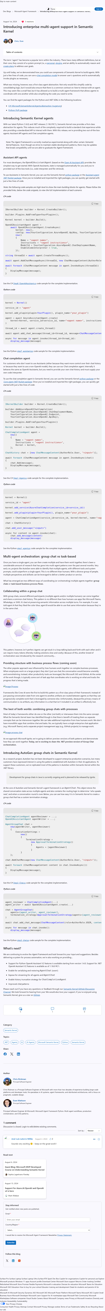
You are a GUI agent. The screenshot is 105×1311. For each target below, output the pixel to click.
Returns (79, 1281)
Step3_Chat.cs (19, 882)
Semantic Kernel (10, 1030)
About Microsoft (49, 1298)
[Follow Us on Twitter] (7, 1261)
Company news (63, 1298)
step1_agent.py (23, 548)
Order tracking (87, 1281)
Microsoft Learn (35, 1295)
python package (72, 174)
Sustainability (22, 1301)
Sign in (98, 9)
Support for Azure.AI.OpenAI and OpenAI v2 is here (24, 1189)
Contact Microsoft (34, 1307)
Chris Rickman (19, 1079)
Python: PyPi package (17, 110)
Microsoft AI (5, 1292)
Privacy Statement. (64, 1235)
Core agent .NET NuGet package (18, 381)
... (90, 11)
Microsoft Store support (65, 1281)
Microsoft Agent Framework (25, 11)
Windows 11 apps (22, 1281)
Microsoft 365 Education (9, 1287)
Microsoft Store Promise (19, 1284)
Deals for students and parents (82, 1287)
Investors (88, 1298)
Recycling (94, 1307)
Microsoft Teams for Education (90, 1284)
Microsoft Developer (20, 1295)
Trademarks (75, 1307)
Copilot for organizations (69, 1278)
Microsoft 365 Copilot (90, 1292)
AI (22, 1042)
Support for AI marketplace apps (54, 1295)
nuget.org (57, 105)
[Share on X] (12, 1054)
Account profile (36, 1281)
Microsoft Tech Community (77, 1295)
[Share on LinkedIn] (18, 1054)
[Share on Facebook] (5, 1054)
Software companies (18, 1298)
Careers (40, 1298)
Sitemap (23, 1307)
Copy (96, 203)
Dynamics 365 (30, 1292)
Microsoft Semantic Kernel (48, 1042)
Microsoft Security (17, 1292)
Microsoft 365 (41, 1292)
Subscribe (10, 1242)
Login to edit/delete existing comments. (39, 1126)
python (65, 1042)
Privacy (45, 1307)
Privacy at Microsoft (77, 1298)
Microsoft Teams (74, 1292)
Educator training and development (55, 1287)
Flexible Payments (36, 1284)
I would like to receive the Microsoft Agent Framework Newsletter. (39, 1235)
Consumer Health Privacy (10, 1307)
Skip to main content (8, 1)
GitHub (37, 995)
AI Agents (30, 1042)
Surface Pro (4, 1278)
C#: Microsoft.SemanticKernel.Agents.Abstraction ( (30, 105)
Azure (9, 1295)
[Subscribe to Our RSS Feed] (19, 1261)
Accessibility (12, 1301)
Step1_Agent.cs (20, 478)
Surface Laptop (15, 1278)
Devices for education (69, 1284)
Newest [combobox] (90, 1130)
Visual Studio (31, 1298)
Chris (16, 41)
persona (50, 63)
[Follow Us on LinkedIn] (13, 1261)
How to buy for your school (30, 1287)
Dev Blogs (7, 11)
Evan (21, 41)
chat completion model (47, 75)
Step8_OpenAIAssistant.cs (24, 283)
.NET (6, 1042)
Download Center (49, 1281)
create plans (8, 66)
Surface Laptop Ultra (30, 1278)
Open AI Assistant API (73, 162)
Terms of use (66, 1307)
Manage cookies (54, 1307)
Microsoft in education (52, 1284)
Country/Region (12, 1224)
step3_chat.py (23, 940)
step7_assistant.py (25, 351)
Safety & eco (85, 1307)
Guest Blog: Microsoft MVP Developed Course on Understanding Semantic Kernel (24, 1168)
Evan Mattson (19, 1100)
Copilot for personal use (88, 1278)
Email (8, 1213)
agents (14, 1042)
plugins (59, 63)
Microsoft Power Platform (58, 1292)
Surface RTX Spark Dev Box (48, 1278)
